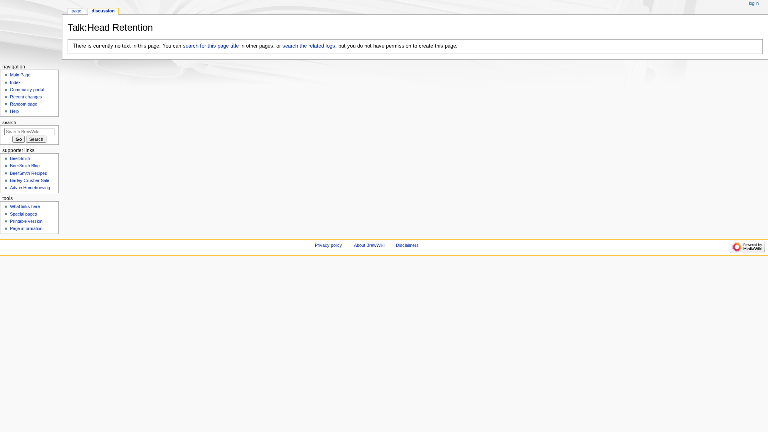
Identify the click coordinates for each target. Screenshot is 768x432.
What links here (25, 206)
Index (15, 82)
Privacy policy (328, 245)
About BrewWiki (369, 245)
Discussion (103, 10)
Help (14, 111)
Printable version (26, 221)
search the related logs (308, 46)
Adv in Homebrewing (30, 187)
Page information (26, 228)
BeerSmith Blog (25, 165)
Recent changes (26, 96)
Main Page (20, 74)
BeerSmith (20, 158)
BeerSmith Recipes (28, 173)
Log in (754, 3)
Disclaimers (407, 245)
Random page (23, 104)
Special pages (23, 214)
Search (9, 122)
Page (76, 10)
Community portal (27, 89)
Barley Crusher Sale (29, 180)
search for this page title (211, 46)
